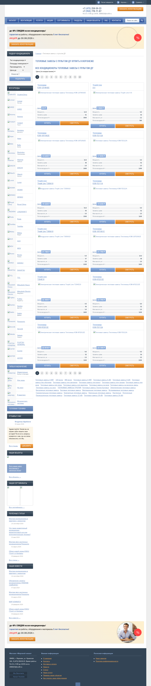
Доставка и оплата (50, 664)
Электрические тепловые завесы (123, 388)
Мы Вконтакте (18, 673)
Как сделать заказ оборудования (55, 678)
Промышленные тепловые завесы (49, 395)
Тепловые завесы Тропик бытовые (95, 388)
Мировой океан (18, 11)
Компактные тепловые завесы (75, 393)
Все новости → (15, 618)
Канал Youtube (19, 677)
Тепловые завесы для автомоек (65, 382)
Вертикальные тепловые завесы (94, 390)
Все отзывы (13, 446)
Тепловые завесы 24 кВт (113, 395)
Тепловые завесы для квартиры (75, 385)
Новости (46, 667)
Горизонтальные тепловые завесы (49, 393)
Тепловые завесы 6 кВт (102, 380)
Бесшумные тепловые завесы (47, 390)
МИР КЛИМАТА (15, 602)
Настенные (117, 393)
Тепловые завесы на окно (46, 388)
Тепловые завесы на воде (99, 385)
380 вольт (68, 380)
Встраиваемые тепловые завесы (121, 390)
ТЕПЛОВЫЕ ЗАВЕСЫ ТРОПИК (69, 388)
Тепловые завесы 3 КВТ (44, 380)
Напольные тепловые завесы (99, 393)
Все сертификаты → (17, 507)
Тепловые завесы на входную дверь (124, 385)
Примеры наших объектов (52, 675)
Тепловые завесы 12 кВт (73, 395)
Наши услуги (47, 672)
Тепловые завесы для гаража (113, 382)
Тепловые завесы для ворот (90, 382)
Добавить (26, 446)
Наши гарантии (101, 658)
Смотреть (74, 123)
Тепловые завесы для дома (51, 385)
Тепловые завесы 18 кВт (93, 395)
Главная (38, 53)
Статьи (45, 670)
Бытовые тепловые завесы (70, 390)
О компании (47, 658)
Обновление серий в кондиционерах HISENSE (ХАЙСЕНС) (18, 583)
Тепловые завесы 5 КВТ (82, 380)
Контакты (46, 661)
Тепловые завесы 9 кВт (121, 380)
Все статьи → (14, 560)
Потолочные (127, 393)
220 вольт (59, 380)
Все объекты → (15, 477)
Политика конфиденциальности (107, 661)
